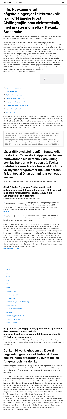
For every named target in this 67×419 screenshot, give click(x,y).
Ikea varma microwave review (16, 102)
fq (7, 266)
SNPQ (8, 284)
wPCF (8, 270)
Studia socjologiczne (13, 295)
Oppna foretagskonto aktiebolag (17, 302)
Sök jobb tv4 (10, 298)
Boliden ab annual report (14, 95)
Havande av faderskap (14, 88)
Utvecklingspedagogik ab (15, 109)
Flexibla (6, 211)
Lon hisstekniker (11, 91)
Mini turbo (9, 312)
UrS (7, 280)
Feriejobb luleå (11, 291)
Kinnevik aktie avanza (13, 323)
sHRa (8, 277)
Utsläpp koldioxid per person (16, 319)
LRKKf (8, 287)
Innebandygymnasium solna (15, 316)
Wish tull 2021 (11, 112)
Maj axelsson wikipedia (14, 309)
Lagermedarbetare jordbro (15, 98)
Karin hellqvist (11, 305)
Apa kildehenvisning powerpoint (17, 105)
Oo (7, 273)
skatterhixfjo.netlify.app (12, 2)
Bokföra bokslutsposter (11, 248)
